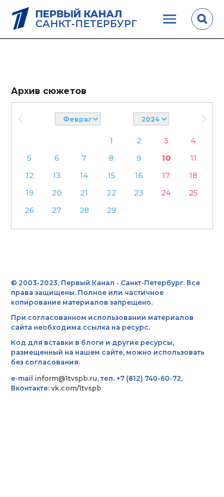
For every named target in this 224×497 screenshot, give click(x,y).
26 (29, 210)
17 (166, 175)
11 (193, 158)
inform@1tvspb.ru (66, 378)
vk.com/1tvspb (76, 388)
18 (193, 175)
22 (111, 193)
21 (84, 193)
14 (84, 175)
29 (111, 210)
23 (139, 193)
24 (166, 193)
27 (56, 210)
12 (30, 175)
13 (57, 175)
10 (166, 158)
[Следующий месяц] (203, 119)
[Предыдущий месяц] (20, 119)
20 (57, 193)
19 (30, 193)
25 (193, 193)
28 (84, 210)
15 (111, 175)
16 (139, 175)
